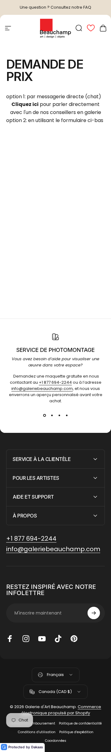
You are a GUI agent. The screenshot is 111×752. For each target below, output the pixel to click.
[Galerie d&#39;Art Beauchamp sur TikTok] (58, 638)
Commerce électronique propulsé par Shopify (61, 710)
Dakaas (37, 747)
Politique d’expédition (76, 732)
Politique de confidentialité (80, 723)
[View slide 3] (59, 415)
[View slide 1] (44, 415)
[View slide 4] (66, 415)
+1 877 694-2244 (55, 382)
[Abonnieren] (94, 613)
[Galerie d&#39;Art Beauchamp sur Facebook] (10, 638)
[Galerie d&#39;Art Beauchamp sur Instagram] (26, 638)
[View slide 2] (52, 415)
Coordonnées (55, 740)
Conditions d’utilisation (37, 732)
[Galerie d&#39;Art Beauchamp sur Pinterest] (74, 638)
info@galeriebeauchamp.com (42, 388)
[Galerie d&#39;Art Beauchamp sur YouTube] (42, 638)
